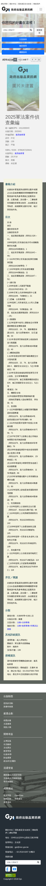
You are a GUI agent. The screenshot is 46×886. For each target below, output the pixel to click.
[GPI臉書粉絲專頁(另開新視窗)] (8, 869)
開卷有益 (8, 734)
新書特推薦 (8, 707)
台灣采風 (7, 741)
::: (6, 813)
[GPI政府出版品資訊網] (17, 9)
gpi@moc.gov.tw (22, 847)
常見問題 (7, 795)
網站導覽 (4, 4)
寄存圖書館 (8, 782)
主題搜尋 (23, 39)
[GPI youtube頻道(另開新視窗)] (15, 869)
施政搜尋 (23, 46)
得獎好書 (7, 720)
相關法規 (7, 799)
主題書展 (7, 724)
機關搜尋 (23, 52)
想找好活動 (8, 703)
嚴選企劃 (8, 713)
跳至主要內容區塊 (6, 1)
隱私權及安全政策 (24, 4)
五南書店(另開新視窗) (13, 778)
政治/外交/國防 (10, 761)
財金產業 (7, 758)
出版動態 (8, 696)
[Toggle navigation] (41, 9)
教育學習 (7, 751)
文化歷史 (7, 748)
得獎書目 (18, 799)
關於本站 (13, 4)
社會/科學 (8, 754)
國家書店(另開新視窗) (13, 775)
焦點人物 (7, 727)
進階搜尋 (39, 31)
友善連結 (7, 802)
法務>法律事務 (23, 622)
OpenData (19, 795)
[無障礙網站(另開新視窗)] (10, 875)
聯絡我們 (36, 4)
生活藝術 (7, 744)
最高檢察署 (20, 135)
